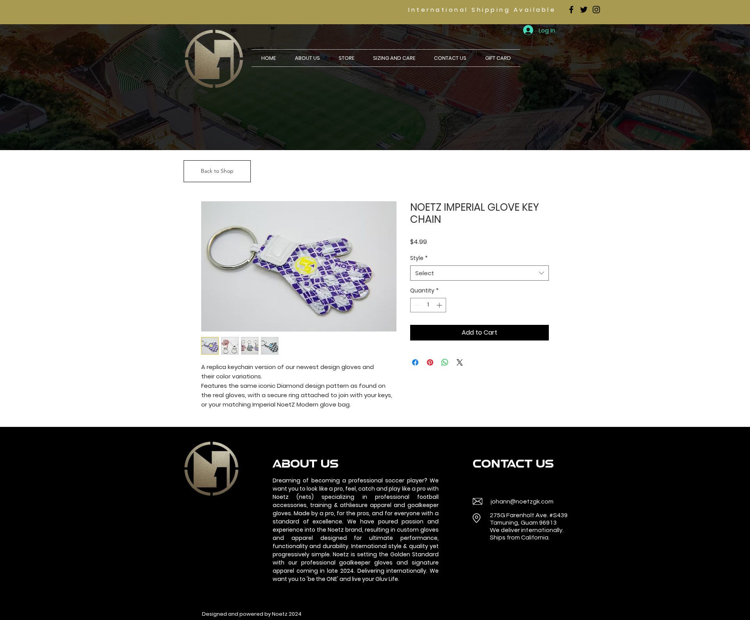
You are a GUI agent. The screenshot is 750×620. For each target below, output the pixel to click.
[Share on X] (459, 362)
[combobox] (479, 273)
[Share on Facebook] (415, 362)
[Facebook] (571, 9)
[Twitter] (584, 9)
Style (419, 258)
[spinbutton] (428, 305)
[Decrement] (416, 305)
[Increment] (440, 305)
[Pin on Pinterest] (430, 362)
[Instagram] (596, 9)
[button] (346, 58)
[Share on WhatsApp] (445, 362)
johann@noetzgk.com (522, 501)
